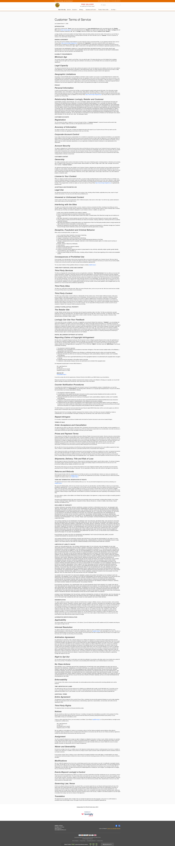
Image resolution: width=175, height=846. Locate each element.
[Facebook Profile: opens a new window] (116, 826)
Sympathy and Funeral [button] (91, 9)
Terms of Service (75, 840)
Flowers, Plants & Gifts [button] (103, 9)
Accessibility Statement (91, 840)
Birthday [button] (81, 9)
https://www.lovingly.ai (66, 30)
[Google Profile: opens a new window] (119, 826)
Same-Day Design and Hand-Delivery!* (64, 1)
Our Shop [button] (113, 9)
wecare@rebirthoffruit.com (60, 829)
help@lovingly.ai (92, 264)
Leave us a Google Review (113, 828)
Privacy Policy (82, 840)
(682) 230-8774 (58, 828)
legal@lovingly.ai (96, 631)
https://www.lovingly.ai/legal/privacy (69, 43)
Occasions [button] (74, 9)
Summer (69, 9)
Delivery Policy (100, 840)
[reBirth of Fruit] (64, 5)
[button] (171, 840)
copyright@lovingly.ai (61, 374)
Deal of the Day (62, 9)
